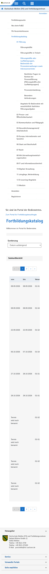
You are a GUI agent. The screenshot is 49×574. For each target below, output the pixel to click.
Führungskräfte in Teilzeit (30, 53)
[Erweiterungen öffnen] (32, 3)
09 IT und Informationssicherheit (29, 163)
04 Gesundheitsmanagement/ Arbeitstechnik (28, 129)
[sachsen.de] (6, 3)
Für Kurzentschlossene (20, 31)
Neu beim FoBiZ (17, 25)
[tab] (24, 531)
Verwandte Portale (12, 562)
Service (8, 557)
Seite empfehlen (11, 568)
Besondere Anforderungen (30, 96)
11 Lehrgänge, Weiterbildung (28, 174)
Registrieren (16, 196)
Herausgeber (10, 531)
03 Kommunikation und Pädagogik (30, 122)
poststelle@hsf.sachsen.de (25, 547)
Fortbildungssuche (18, 20)
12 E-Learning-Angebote (26, 180)
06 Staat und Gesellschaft (26, 144)
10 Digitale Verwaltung (25, 169)
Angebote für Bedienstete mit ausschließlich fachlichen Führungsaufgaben (31, 106)
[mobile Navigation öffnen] (16, 3)
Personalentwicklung (32, 90)
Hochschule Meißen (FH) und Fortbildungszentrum (24, 9)
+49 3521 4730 (20, 543)
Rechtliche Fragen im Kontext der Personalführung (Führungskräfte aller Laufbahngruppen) (32, 79)
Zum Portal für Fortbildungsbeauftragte (21, 215)
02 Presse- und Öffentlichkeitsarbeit (24, 115)
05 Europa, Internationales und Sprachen (29, 137)
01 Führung (21, 42)
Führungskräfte (26, 47)
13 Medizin (21, 185)
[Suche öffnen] (24, 3)
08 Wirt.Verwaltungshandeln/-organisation (28, 156)
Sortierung (13, 241)
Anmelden (43, 13)
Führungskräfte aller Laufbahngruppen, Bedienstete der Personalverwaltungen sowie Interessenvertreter (31, 63)
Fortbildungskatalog (19, 36)
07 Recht (20, 150)
